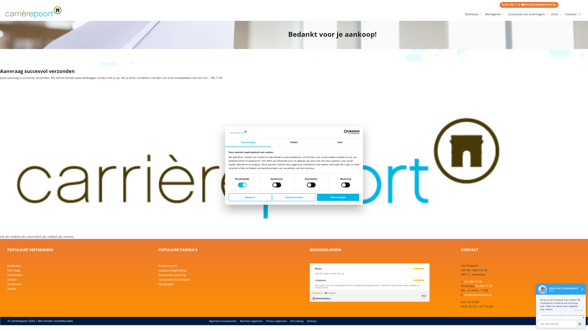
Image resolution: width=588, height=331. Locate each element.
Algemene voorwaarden (223, 321)
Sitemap (311, 321)
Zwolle (11, 289)
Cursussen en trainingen (526, 14)
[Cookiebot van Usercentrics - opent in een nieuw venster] (346, 132)
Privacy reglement (276, 321)
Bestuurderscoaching (172, 275)
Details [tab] (294, 142)
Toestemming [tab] (248, 142)
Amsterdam (14, 275)
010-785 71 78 (473, 281)
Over (554, 14)
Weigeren (250, 197)
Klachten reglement (251, 321)
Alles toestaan (338, 197)
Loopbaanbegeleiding (172, 270)
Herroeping (296, 321)
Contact (571, 14)
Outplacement (167, 266)
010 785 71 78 (512, 4)
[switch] (276, 185)
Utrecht (12, 279)
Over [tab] (340, 142)
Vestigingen (165, 284)
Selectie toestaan (294, 197)
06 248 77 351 (484, 286)
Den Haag (13, 270)
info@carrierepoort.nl (540, 4)
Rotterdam (14, 266)
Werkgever (493, 14)
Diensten (472, 14)
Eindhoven (14, 284)
